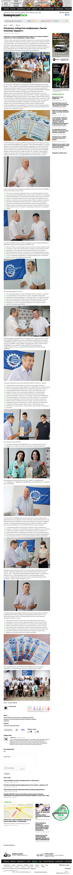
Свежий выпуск (7, 12)
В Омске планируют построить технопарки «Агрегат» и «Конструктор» (21, 780)
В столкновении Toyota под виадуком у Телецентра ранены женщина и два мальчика (60, 131)
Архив (39, 12)
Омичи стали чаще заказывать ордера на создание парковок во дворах (60, 112)
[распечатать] (16, 730)
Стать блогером (30, 866)
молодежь (6, 719)
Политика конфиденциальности (40, 872)
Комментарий (7, 756)
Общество (7, 802)
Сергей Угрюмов (14, 719)
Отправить (7, 773)
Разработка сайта (59, 873)
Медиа (12, 12)
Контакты (23, 866)
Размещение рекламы (8, 866)
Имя (5, 751)
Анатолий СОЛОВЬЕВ (25, 719)
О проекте (17, 866)
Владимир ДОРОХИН (28, 717)
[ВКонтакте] (22, 729)
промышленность (17, 717)
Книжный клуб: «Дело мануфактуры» (57, 97)
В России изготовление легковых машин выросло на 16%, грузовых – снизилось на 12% (26, 785)
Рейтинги (32, 12)
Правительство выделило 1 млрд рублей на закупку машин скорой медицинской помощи (60, 145)
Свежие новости (58, 94)
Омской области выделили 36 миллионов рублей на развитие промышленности (24, 789)
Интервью (23, 12)
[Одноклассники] (23, 729)
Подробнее (33, 868)
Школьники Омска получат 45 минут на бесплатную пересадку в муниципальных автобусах (60, 104)
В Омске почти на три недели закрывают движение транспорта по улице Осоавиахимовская (42, 837)
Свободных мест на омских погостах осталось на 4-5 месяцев (59, 138)
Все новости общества (9, 845)
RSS (42, 866)
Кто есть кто (17, 12)
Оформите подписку (17, 854)
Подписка (37, 866)
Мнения (27, 12)
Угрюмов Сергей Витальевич (11, 725)
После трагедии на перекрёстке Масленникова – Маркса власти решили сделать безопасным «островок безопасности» (42, 826)
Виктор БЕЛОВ (8, 717)
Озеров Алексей (12, 706)
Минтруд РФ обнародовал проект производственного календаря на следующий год (42, 814)
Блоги (36, 12)
